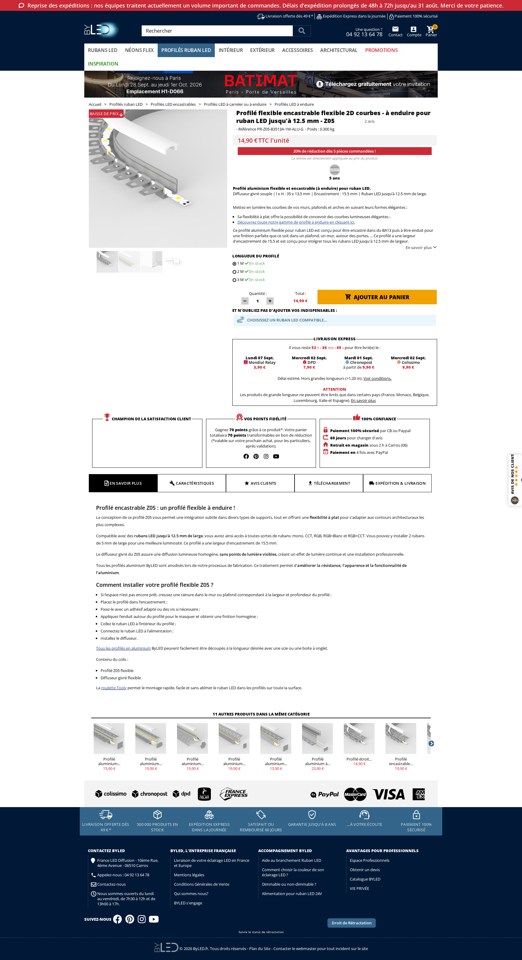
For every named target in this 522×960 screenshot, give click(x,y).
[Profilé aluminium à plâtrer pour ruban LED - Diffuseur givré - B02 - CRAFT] (317, 738)
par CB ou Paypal (370, 430)
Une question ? (364, 32)
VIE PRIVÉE (359, 888)
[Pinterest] (129, 921)
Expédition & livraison (400, 483)
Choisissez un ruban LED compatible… (287, 320)
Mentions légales (189, 875)
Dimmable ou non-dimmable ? (289, 884)
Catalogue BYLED (365, 879)
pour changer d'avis (356, 438)
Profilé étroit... (359, 759)
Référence (247, 129)
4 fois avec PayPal (359, 452)
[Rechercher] (302, 30)
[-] (245, 301)
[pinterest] (256, 456)
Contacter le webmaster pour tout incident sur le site (320, 948)
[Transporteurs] (170, 794)
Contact (395, 34)
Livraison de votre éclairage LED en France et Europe (211, 863)
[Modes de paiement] (343, 792)
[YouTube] (154, 921)
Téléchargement (332, 483)
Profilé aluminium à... (317, 761)
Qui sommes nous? (191, 893)
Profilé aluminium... (109, 761)
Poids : (313, 129)
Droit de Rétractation (352, 923)
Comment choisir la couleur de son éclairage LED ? (293, 872)
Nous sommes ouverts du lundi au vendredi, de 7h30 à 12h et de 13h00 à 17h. (126, 899)
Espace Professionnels (369, 860)
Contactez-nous (111, 884)
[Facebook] (117, 921)
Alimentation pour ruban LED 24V (292, 893)
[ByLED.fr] (103, 30)
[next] (431, 743)
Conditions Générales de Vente (201, 884)
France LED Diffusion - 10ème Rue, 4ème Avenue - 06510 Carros (127, 863)
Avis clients (263, 483)
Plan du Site (259, 948)
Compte (413, 34)
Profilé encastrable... (401, 761)
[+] (270, 301)
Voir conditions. (377, 378)
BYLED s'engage (188, 903)
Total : (300, 293)
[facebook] (246, 456)
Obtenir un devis (365, 869)
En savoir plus (419, 247)
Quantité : (258, 293)
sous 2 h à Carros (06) (369, 445)
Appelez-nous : (123, 875)
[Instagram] (142, 921)
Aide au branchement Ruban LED (291, 860)
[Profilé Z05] (107, 262)
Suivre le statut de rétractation (261, 932)
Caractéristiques (195, 483)
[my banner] (261, 84)
